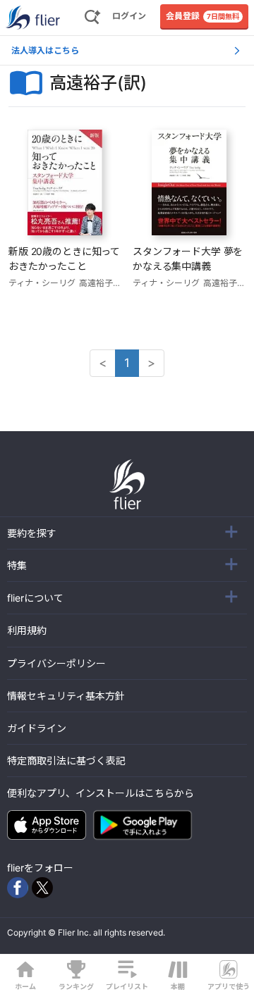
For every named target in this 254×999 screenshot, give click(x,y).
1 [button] (127, 363)
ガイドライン (36, 728)
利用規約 (27, 630)
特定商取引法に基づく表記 (66, 761)
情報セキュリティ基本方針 (66, 696)
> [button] (151, 363)
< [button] (103, 363)
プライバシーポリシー (56, 663)
